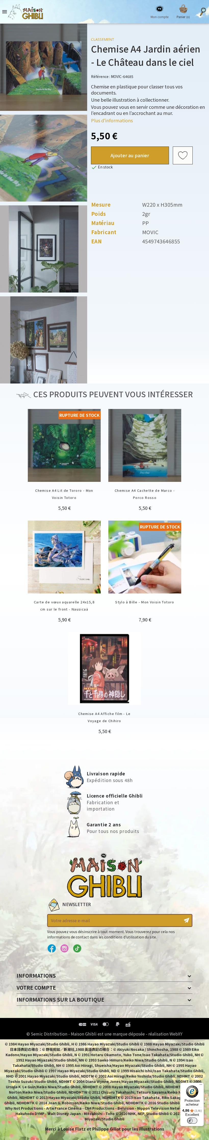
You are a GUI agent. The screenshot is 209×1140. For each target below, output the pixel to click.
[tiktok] (77, 948)
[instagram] (64, 948)
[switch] (192, 1121)
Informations (36, 975)
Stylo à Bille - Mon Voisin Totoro (144, 602)
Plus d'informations (112, 120)
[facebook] (51, 948)
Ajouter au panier (130, 155)
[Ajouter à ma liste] (183, 155)
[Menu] (201, 1086)
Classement (102, 39)
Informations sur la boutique (60, 999)
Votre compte (36, 987)
